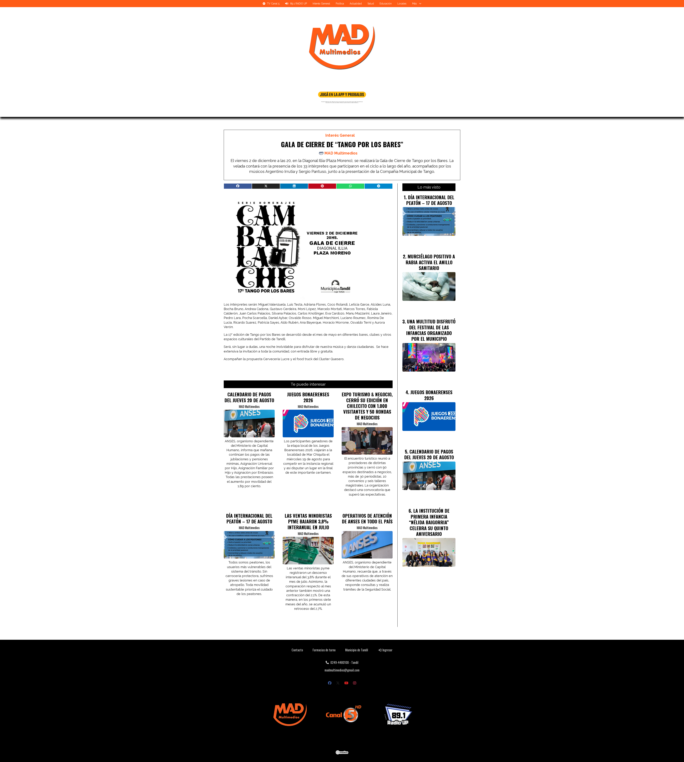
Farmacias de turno (324, 650)
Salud (370, 3)
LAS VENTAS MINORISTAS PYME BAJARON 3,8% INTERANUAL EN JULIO (308, 521)
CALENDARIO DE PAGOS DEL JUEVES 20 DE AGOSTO (249, 397)
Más (414, 3)
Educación (386, 3)
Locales (401, 3)
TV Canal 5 (273, 3)
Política (340, 3)
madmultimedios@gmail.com (342, 670)
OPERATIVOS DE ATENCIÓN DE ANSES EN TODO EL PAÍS (367, 518)
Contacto (297, 650)
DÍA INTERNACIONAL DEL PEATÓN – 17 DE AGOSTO (249, 518)
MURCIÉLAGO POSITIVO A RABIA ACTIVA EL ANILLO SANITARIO (430, 262)
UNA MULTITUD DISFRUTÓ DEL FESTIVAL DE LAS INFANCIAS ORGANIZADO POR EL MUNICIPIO (430, 330)
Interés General (321, 3)
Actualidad (356, 3)
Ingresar (387, 650)
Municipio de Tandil (356, 650)
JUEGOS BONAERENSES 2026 (308, 397)
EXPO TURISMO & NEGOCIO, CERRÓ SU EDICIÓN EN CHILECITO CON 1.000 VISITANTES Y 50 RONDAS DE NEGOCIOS (367, 406)
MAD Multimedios (340, 153)
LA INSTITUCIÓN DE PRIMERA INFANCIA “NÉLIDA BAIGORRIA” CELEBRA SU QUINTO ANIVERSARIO (429, 522)
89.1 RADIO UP (298, 3)
